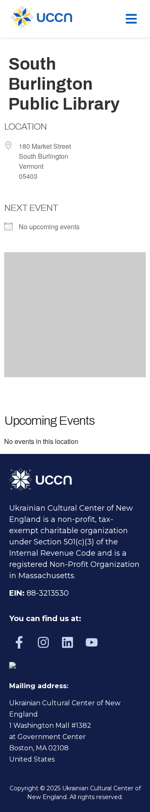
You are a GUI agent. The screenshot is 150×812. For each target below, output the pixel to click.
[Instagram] (43, 642)
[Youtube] (92, 642)
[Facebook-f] (19, 642)
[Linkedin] (68, 642)
